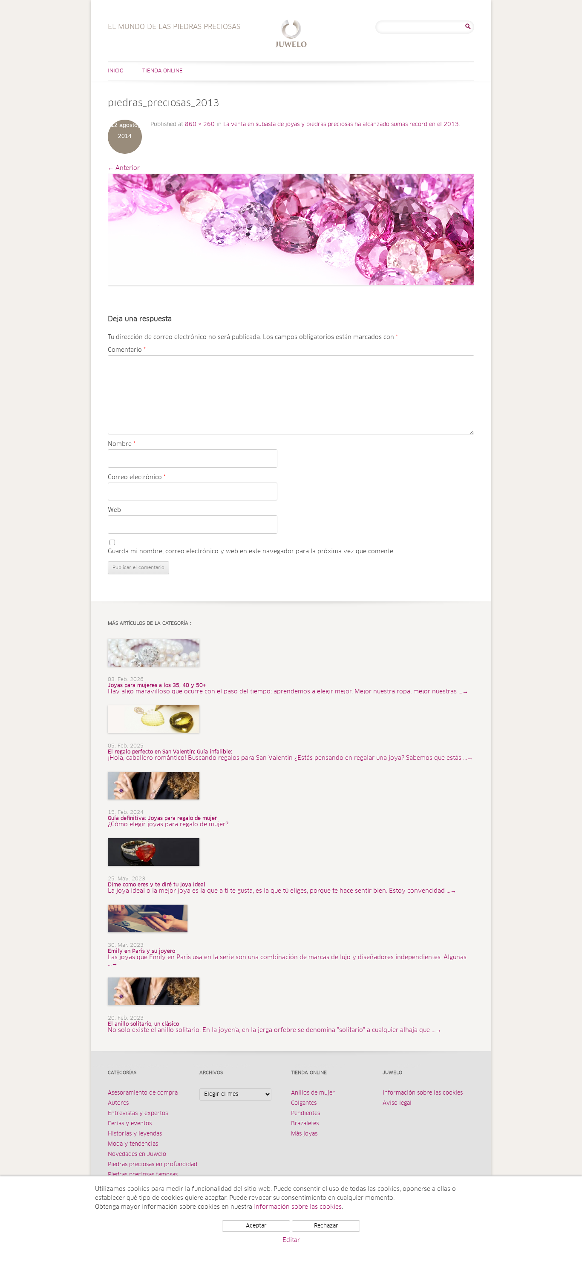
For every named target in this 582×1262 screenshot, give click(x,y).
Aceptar (256, 1226)
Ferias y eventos (130, 1124)
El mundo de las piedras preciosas (291, 34)
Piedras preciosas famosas (143, 1175)
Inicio (116, 71)
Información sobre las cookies (423, 1093)
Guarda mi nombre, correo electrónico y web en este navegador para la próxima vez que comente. (251, 552)
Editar (291, 1240)
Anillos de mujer (313, 1093)
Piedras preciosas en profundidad (152, 1164)
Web (114, 510)
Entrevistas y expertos (138, 1113)
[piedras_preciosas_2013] (291, 229)
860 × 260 (200, 124)
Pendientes (305, 1113)
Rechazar (326, 1226)
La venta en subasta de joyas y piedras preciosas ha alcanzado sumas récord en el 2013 (341, 124)
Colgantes (304, 1103)
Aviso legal (397, 1103)
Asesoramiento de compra (143, 1093)
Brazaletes (305, 1124)
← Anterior (124, 168)
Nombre (121, 444)
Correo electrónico (137, 477)
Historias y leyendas (135, 1134)
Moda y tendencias (133, 1144)
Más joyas (304, 1134)
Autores (118, 1103)
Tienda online (162, 71)
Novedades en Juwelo (137, 1154)
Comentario (127, 350)
